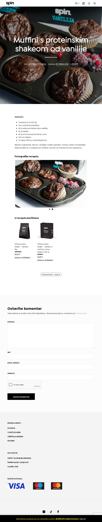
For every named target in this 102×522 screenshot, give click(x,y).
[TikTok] (51, 511)
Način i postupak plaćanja (19, 458)
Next (83, 183)
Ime (9, 352)
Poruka (11, 322)
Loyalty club (12, 466)
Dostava (11, 428)
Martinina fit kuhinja (37, 64)
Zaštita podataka (15, 436)
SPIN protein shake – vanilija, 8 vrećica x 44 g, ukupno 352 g (44, 248)
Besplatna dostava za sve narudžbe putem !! (47, 518)
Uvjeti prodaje (14, 432)
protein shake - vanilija (51, 274)
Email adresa (13, 363)
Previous (18, 183)
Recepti (75, 64)
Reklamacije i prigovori (17, 462)
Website (11, 373)
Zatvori (82, 518)
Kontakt (11, 440)
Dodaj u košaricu (22, 258)
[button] (77, 3)
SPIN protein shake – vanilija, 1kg (21, 246)
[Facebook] (58, 511)
